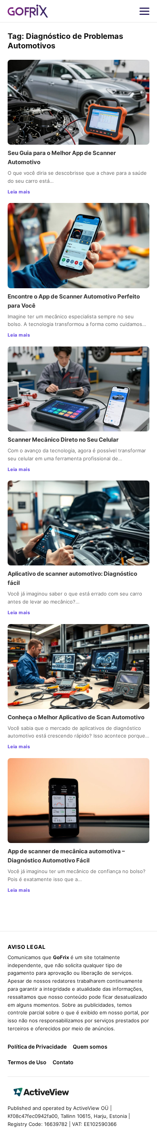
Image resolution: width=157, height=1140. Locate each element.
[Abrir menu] (144, 11)
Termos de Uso (27, 1062)
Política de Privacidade (37, 1046)
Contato (63, 1062)
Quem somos (90, 1046)
